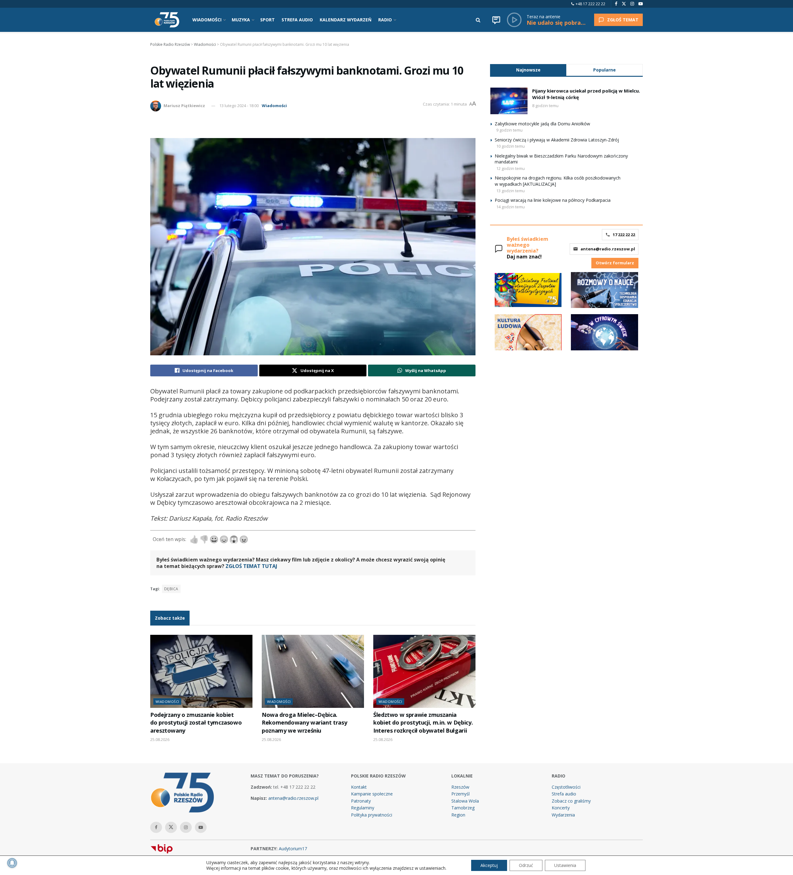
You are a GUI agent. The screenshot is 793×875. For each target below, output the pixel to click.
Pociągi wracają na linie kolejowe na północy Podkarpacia (553, 200)
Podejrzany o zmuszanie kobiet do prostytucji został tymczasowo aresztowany (196, 722)
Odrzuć (526, 865)
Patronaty (361, 801)
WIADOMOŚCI (206, 20)
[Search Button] (478, 20)
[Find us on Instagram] (632, 4)
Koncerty (561, 808)
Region (458, 815)
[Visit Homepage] (167, 19)
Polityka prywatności (371, 815)
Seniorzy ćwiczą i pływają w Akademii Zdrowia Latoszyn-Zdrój (557, 140)
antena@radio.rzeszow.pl (608, 249)
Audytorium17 (293, 848)
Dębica (171, 588)
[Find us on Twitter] (624, 4)
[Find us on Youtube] (640, 4)
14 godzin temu (510, 207)
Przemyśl (460, 794)
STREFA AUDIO (297, 20)
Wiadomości (274, 105)
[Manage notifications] (12, 863)
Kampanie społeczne (372, 794)
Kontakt (359, 787)
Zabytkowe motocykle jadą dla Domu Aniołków (542, 124)
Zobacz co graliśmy (571, 801)
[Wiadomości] (496, 19)
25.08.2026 (159, 739)
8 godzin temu (545, 105)
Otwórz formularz (615, 263)
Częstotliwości (566, 787)
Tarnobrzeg (463, 808)
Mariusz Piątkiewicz (184, 105)
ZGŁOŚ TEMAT (622, 20)
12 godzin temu (510, 168)
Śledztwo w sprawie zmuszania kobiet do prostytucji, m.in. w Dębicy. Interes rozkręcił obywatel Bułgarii (423, 722)
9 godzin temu (509, 130)
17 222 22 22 (624, 234)
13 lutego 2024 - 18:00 (239, 105)
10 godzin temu (510, 146)
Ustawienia (565, 865)
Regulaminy (362, 808)
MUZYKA (241, 20)
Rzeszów (460, 787)
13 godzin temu (510, 190)
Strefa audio (564, 794)
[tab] (528, 70)
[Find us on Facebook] (616, 4)
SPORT (267, 20)
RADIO (385, 20)
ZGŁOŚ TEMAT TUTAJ (251, 566)
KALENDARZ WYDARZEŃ (345, 20)
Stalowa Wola (465, 801)
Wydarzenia (563, 815)
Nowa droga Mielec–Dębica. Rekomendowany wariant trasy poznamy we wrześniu (304, 722)
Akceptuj (489, 865)
